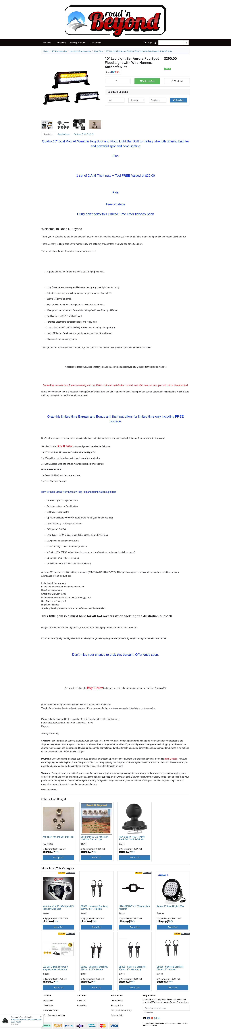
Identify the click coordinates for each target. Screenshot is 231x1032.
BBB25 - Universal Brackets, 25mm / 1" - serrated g (132, 968)
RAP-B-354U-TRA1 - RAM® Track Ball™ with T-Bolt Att (132, 838)
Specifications (64, 134)
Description (48, 134)
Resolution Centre (51, 1010)
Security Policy (117, 1015)
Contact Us (61, 42)
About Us (81, 1000)
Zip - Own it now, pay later (54, 1015)
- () (149, 42)
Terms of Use (117, 1000)
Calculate (179, 100)
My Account (48, 1000)
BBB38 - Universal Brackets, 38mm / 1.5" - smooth (94, 907)
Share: (108, 72)
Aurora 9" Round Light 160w (170, 906)
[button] (177, 81)
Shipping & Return (77, 42)
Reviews (78, 134)
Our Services (95, 42)
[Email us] (144, 1018)
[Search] (186, 42)
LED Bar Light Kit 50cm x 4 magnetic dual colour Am (55, 968)
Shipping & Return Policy (121, 1010)
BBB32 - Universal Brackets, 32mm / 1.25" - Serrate (94, 968)
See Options (58, 858)
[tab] (48, 134)
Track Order (48, 1005)
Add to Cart (149, 81)
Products (47, 42)
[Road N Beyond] (115, 21)
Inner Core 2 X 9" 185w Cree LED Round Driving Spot (58, 907)
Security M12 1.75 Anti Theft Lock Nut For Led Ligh (94, 838)
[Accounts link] (155, 42)
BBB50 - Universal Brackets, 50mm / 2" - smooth (170, 968)
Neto (186, 1023)
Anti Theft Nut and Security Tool (58, 837)
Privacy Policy (117, 1005)
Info (56, 852)
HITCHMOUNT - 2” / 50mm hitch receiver (134, 907)
